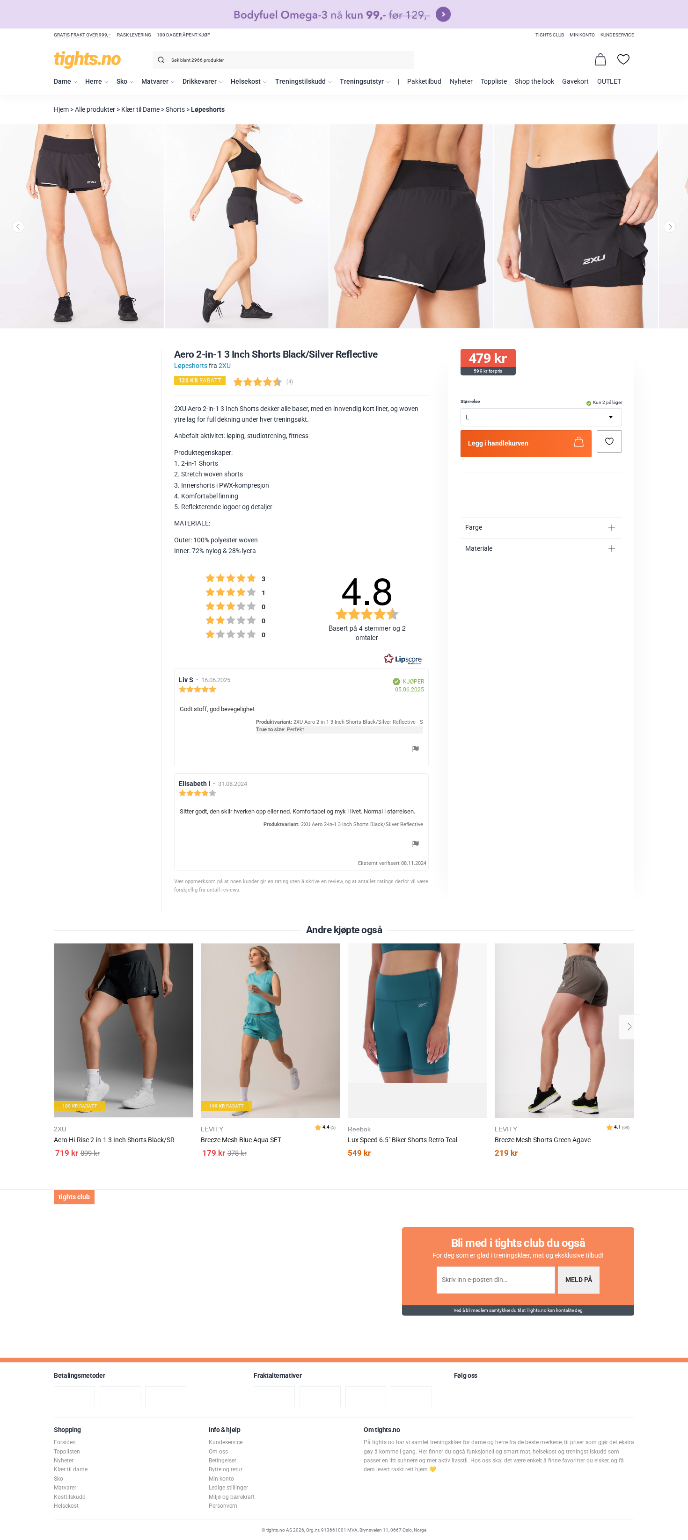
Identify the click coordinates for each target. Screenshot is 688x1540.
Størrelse (470, 401)
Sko (122, 82)
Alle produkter (95, 110)
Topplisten (67, 1451)
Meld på (578, 1280)
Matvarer (154, 82)
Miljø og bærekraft (232, 1497)
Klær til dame (71, 1469)
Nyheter (461, 82)
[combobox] (283, 60)
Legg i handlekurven (498, 443)
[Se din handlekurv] (600, 59)
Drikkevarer (200, 82)
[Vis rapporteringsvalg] (415, 750)
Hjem (61, 110)
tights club (549, 34)
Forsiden (65, 1442)
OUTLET (609, 82)
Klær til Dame (140, 110)
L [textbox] (467, 417)
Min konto (582, 34)
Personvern (223, 1506)
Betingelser (222, 1460)
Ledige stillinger (228, 1487)
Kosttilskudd (70, 1497)
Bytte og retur (225, 1469)
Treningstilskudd (300, 82)
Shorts (175, 110)
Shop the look (534, 82)
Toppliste (494, 82)
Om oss (218, 1451)
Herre (93, 82)
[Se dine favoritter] (623, 59)
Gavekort (575, 82)
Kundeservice (617, 34)
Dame (62, 82)
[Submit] (160, 61)
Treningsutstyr (362, 82)
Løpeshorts (208, 110)
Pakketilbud (424, 82)
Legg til (188, 974)
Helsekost (246, 82)
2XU (225, 366)
